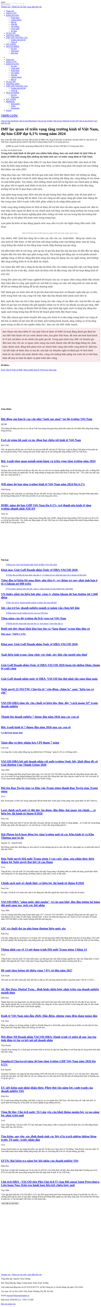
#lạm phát (52, 370)
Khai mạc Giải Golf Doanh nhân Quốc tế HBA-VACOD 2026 (39, 569)
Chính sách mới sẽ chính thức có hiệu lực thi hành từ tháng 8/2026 (42, 883)
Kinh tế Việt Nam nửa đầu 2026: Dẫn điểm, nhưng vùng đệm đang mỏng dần (49, 1015)
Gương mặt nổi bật (18, 40)
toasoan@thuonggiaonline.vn (18, 1295)
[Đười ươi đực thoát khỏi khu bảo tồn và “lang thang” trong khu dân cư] (34, 623)
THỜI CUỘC (11, 13)
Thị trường (15, 26)
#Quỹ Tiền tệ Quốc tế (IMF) (12, 370)
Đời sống (14, 53)
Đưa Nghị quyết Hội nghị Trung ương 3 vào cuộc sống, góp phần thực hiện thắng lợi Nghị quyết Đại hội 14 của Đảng (47, 860)
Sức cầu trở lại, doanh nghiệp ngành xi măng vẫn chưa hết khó (40, 607)
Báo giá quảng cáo (8, 1304)
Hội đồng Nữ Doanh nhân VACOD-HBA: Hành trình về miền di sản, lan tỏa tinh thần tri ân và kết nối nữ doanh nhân (48, 1038)
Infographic (15, 104)
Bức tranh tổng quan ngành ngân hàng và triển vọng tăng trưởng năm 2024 (48, 461)
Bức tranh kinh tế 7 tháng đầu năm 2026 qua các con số (36, 727)
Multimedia (10, 102)
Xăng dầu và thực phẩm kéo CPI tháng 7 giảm (30, 742)
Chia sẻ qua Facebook (9, 121)
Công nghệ (15, 29)
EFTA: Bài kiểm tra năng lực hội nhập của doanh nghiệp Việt (39, 1160)
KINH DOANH (12, 15)
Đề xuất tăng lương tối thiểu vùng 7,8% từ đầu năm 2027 (36, 970)
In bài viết (74, 121)
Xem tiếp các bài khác (10, 1203)
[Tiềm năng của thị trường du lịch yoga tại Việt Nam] (27, 613)
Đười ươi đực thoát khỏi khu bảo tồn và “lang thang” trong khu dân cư (45, 628)
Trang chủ (10, 11)
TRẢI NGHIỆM (12, 46)
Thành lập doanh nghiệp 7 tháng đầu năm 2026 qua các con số (40, 716)
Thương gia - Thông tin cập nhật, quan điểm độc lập (21, 7)
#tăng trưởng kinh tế (31, 370)
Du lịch (14, 49)
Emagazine (15, 108)
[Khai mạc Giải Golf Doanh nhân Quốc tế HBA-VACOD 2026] (31, 565)
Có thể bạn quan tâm (12, 732)
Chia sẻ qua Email (85, 121)
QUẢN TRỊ (11, 33)
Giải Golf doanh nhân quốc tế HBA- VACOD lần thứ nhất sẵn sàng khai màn (49, 678)
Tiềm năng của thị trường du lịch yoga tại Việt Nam (33, 618)
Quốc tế (14, 42)
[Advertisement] (50, 388)
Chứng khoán (16, 20)
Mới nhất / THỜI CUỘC (13, 634)
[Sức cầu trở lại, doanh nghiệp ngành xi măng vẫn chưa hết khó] (31, 603)
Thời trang (15, 51)
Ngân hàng (15, 18)
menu (3, 2)
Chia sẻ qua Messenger (28, 121)
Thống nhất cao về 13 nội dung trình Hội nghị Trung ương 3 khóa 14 (44, 949)
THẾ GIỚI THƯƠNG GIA (17, 38)
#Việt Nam (44, 370)
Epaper (8, 110)
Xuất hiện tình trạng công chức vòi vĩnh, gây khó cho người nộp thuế (44, 654)
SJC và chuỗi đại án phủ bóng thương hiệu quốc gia (33, 928)
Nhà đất (14, 24)
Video (13, 106)
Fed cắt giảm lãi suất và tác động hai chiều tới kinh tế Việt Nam (41, 440)
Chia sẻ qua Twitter (44, 121)
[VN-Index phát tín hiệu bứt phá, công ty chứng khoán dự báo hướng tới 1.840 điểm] (39, 589)
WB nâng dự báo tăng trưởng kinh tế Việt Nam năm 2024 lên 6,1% (43, 484)
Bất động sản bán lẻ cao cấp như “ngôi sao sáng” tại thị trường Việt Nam (46, 419)
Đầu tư (13, 22)
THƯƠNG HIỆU (13, 35)
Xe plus (14, 31)
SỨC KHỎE (11, 44)
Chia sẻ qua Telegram (61, 121)
